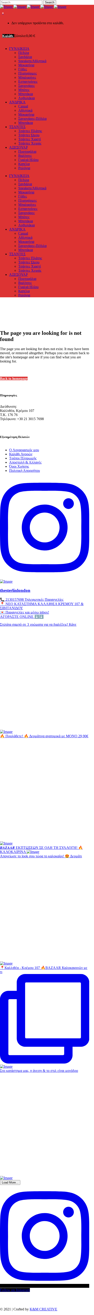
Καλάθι (8, 36)
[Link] (33, 7)
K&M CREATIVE (43, 1309)
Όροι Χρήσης (19, 466)
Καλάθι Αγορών (20, 454)
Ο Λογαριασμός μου (24, 450)
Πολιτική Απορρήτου (24, 470)
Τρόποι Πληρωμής (23, 458)
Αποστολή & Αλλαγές (25, 462)
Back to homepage (14, 378)
